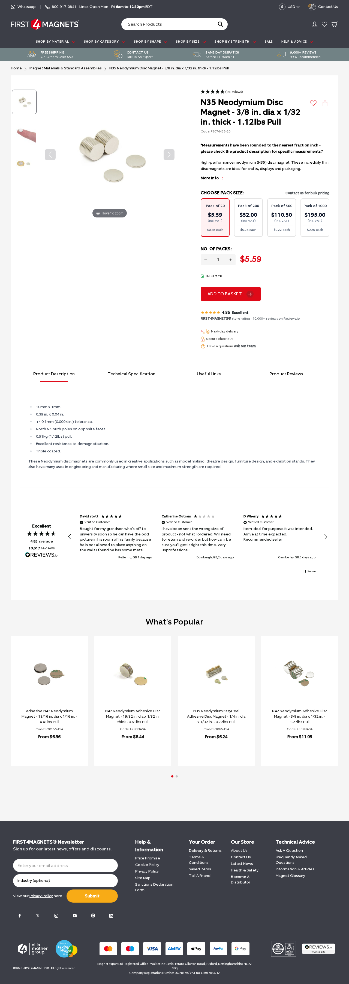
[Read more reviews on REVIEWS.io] (41, 555)
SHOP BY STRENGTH (232, 41)
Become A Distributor (240, 879)
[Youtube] (74, 915)
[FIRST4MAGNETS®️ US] (45, 24)
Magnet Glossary (290, 875)
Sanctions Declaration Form (154, 887)
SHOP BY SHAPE (148, 41)
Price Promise (147, 858)
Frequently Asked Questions (291, 860)
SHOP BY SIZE (188, 41)
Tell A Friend (199, 875)
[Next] (169, 154)
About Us (239, 850)
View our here (37, 895)
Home (16, 68)
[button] (222, 92)
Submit (92, 896)
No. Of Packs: (216, 249)
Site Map (143, 877)
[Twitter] (38, 915)
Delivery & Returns (205, 850)
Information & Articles (295, 869)
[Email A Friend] (325, 103)
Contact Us (241, 857)
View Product (43, 751)
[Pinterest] (93, 915)
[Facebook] (19, 915)
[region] (197, 537)
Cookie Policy (147, 864)
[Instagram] (56, 915)
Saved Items (200, 869)
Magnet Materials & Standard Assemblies (65, 68)
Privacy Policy (147, 871)
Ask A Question (289, 850)
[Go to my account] (314, 24)
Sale (269, 41)
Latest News (242, 863)
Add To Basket (224, 294)
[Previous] (50, 154)
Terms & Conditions (199, 860)
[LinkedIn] (111, 915)
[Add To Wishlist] (313, 103)
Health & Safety (244, 870)
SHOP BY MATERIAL (53, 41)
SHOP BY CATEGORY (102, 41)
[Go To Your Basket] (335, 24)
